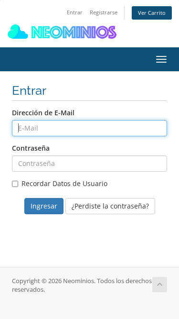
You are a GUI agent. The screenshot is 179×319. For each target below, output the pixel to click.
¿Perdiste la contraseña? (110, 205)
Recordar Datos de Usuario (64, 183)
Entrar (75, 12)
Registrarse (103, 12)
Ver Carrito (152, 12)
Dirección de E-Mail (43, 112)
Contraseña (31, 148)
